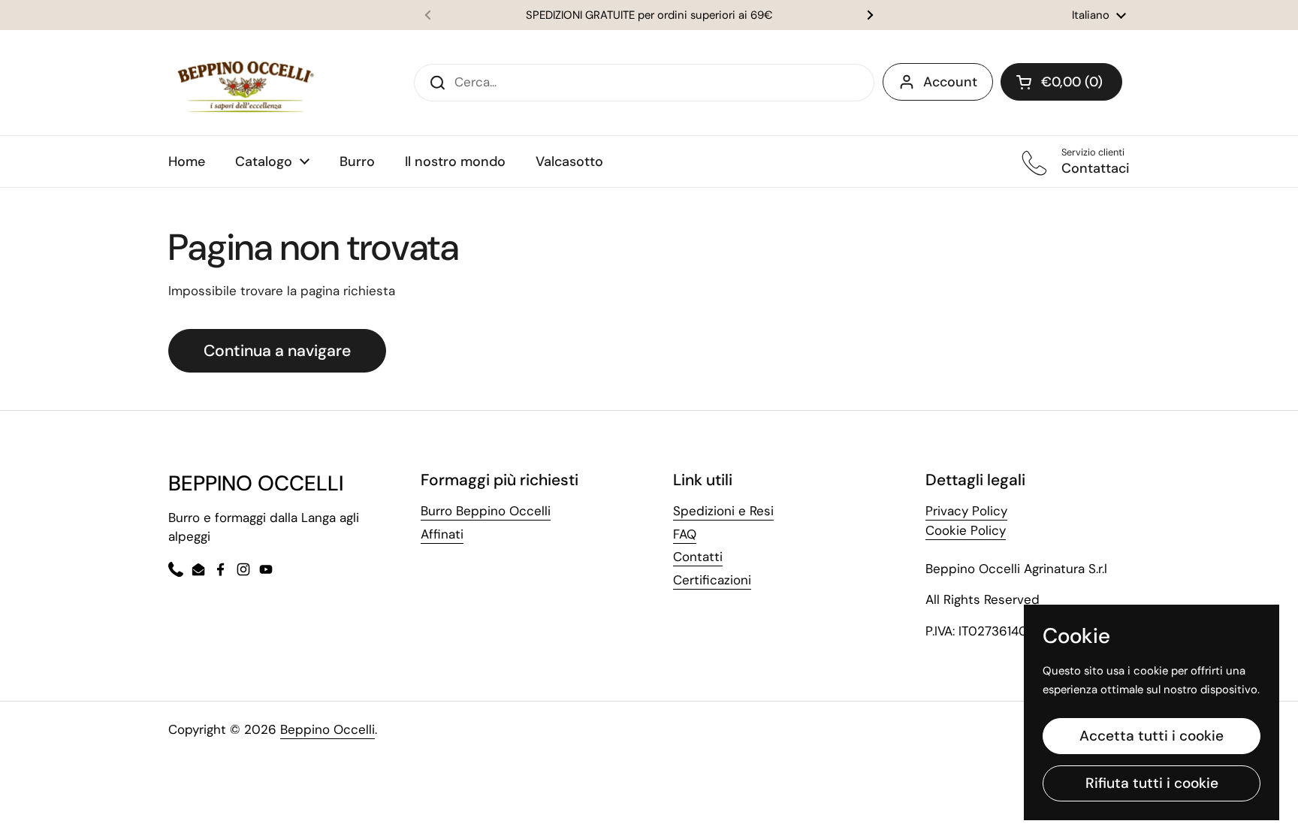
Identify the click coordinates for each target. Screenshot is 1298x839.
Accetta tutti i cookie (1151, 735)
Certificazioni (712, 580)
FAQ (684, 534)
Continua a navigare (277, 350)
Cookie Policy (965, 530)
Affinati (442, 534)
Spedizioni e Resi (723, 510)
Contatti (698, 556)
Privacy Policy (966, 510)
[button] (1061, 82)
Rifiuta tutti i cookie (1151, 783)
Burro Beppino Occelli (486, 510)
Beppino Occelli (327, 729)
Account (950, 82)
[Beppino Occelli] (245, 82)
